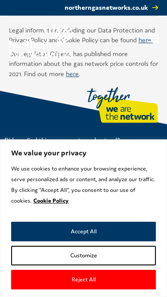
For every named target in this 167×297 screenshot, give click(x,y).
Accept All (84, 231)
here (72, 73)
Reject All (84, 279)
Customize (83, 255)
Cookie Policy (51, 200)
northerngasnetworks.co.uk (106, 7)
